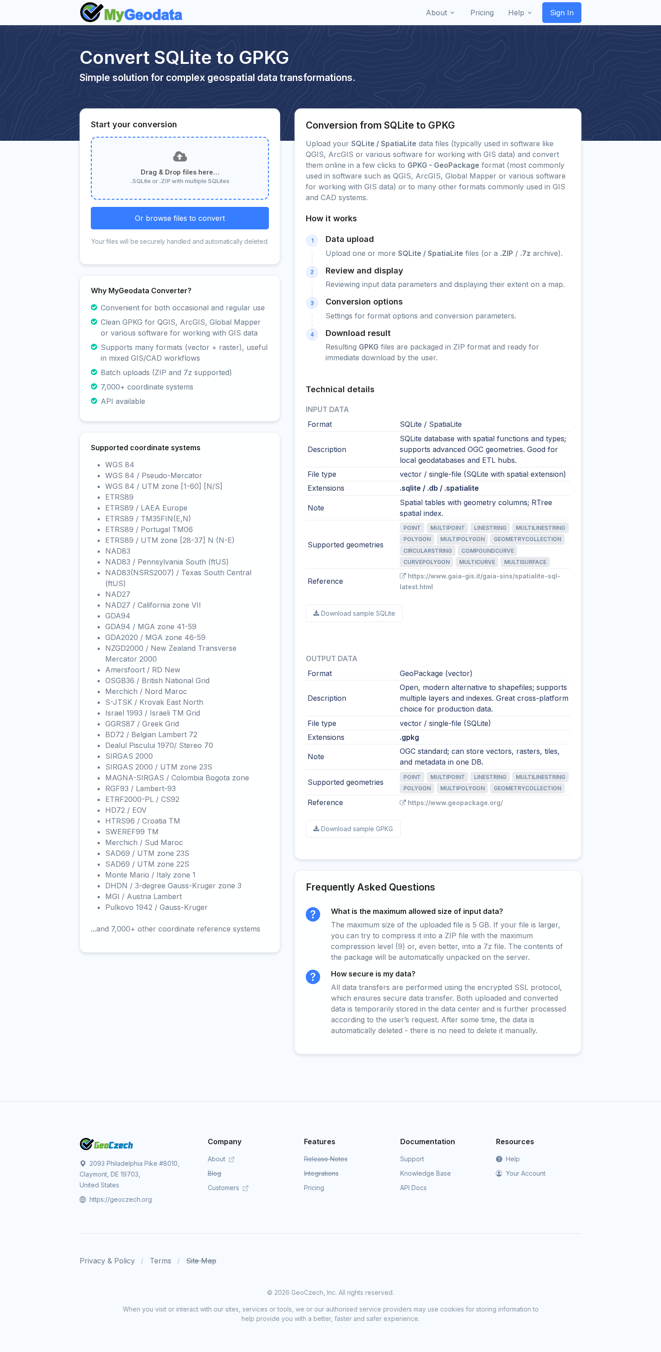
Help (512, 1159)
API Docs (413, 1187)
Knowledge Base (425, 1173)
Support (412, 1159)
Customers (224, 1187)
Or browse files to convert (180, 218)
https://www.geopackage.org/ (455, 802)
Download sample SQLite (358, 613)
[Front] (132, 12)
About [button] (436, 12)
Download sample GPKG (357, 829)
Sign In (562, 12)
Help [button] (516, 12)
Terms (160, 1260)
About (217, 1159)
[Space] (107, 1143)
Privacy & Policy (107, 1260)
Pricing (314, 1187)
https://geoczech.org (120, 1199)
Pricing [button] (482, 12)
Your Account (524, 1173)
